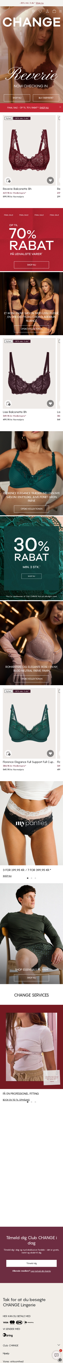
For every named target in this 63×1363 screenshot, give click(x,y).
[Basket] (54, 11)
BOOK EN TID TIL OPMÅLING (16, 1099)
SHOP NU (44, 107)
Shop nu (42, 3)
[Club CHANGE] (47, 11)
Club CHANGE (10, 1345)
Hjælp (6, 1353)
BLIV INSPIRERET (46, 97)
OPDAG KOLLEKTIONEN (32, 329)
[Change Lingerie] (9, 11)
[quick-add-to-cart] (8, 180)
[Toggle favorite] (50, 180)
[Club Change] (40, 11)
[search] (26, 11)
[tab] (27, 878)
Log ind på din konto (41, 1271)
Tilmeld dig (31, 1263)
